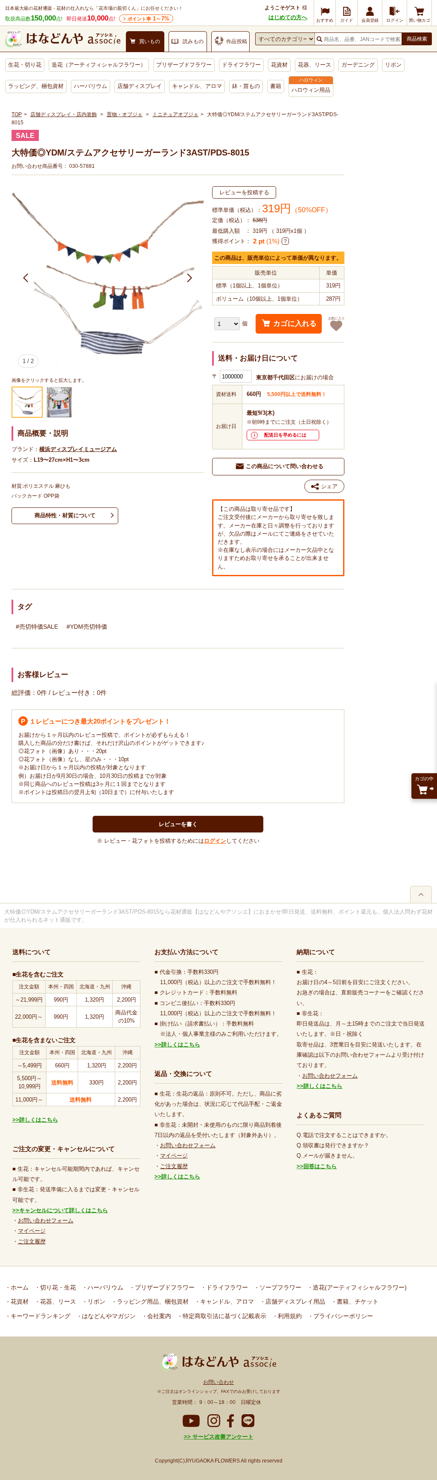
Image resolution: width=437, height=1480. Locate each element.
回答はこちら (320, 1166)
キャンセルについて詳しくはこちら (63, 1210)
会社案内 (158, 1316)
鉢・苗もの (246, 86)
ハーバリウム (90, 86)
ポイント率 (148, 18)
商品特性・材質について (65, 515)
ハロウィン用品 (310, 90)
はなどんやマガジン (108, 1316)
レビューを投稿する (244, 192)
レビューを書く (178, 824)
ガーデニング (358, 65)
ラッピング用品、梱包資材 (152, 1301)
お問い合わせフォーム (45, 1220)
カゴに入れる (295, 323)
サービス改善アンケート (222, 1436)
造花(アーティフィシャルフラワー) (359, 1287)
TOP (17, 114)
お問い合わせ (218, 1382)
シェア (329, 486)
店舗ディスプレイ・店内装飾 (63, 114)
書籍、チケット (357, 1301)
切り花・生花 (57, 1287)
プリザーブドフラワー (184, 65)
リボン (393, 65)
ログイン (215, 841)
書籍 (275, 86)
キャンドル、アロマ (197, 86)
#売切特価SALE (37, 626)
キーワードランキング (39, 1316)
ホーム (19, 1287)
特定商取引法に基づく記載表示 (223, 1316)
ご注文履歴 (32, 1241)
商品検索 (417, 39)
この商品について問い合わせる (284, 466)
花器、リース (314, 65)
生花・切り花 (24, 65)
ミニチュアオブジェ (175, 114)
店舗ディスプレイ (139, 86)
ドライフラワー (241, 65)
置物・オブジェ (125, 114)
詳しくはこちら (38, 1120)
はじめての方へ (287, 17)
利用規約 (289, 1316)
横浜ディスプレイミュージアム (78, 449)
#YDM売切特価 (87, 626)
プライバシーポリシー (342, 1316)
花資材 (279, 65)
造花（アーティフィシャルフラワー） (99, 65)
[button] (26, 278)
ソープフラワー (279, 1287)
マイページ (32, 1231)
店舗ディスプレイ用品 (294, 1301)
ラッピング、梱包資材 (36, 86)
